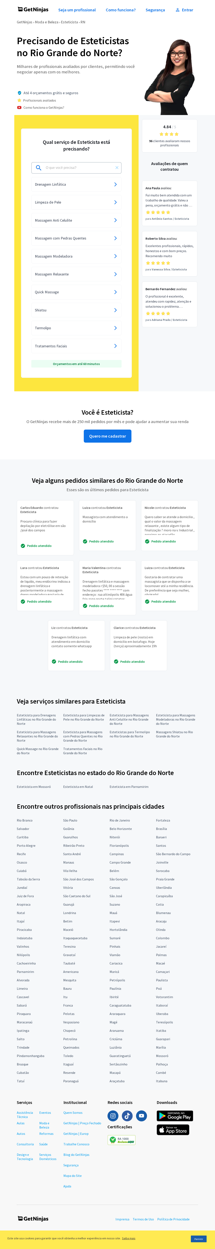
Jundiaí (22, 887)
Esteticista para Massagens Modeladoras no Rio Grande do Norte (175, 719)
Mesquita (69, 980)
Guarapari (163, 1039)
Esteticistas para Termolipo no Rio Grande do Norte (130, 734)
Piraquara (24, 1014)
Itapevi (115, 921)
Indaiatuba (24, 938)
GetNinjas (24, 22)
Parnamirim (25, 972)
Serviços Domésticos (47, 1156)
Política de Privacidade (173, 1219)
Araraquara (117, 1014)
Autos (21, 1133)
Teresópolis (164, 1022)
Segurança (155, 10)
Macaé (160, 963)
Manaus (68, 862)
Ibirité (114, 997)
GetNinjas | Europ (76, 1133)
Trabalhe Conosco (76, 1144)
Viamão (115, 955)
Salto (21, 1039)
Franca (68, 1005)
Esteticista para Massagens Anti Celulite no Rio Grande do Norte (129, 719)
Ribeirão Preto (73, 845)
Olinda (160, 929)
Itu (65, 997)
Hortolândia (118, 929)
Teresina (69, 946)
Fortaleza (163, 820)
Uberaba (162, 1014)
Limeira (22, 988)
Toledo (68, 1056)
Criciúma (116, 1039)
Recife (21, 854)
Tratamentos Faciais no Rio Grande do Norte (82, 751)
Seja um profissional (77, 10)
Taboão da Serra (28, 879)
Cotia (160, 904)
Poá (159, 988)
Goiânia (68, 829)
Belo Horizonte (121, 829)
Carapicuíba (164, 896)
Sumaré (115, 938)
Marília (161, 1047)
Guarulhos (70, 837)
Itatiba (161, 1030)
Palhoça (162, 1064)
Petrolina (70, 1039)
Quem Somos (73, 1112)
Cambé (161, 1072)
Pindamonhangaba (30, 1056)
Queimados (71, 1047)
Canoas (115, 887)
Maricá (114, 972)
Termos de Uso (143, 1219)
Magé (113, 1022)
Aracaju (161, 921)
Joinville (162, 862)
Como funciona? (121, 10)
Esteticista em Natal (78, 787)
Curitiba (22, 837)
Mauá (113, 913)
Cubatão (23, 1072)
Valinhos (23, 946)
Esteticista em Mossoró (34, 787)
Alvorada (23, 980)
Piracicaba (24, 929)
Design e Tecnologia (25, 1156)
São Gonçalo (119, 879)
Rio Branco (25, 820)
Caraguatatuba (120, 1005)
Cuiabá (21, 871)
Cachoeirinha (26, 963)
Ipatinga (23, 1030)
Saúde (43, 1144)
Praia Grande (165, 879)
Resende (69, 1072)
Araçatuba (117, 1081)
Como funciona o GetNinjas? (44, 107)
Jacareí (161, 946)
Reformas (46, 1133)
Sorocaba (162, 871)
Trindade (23, 1047)
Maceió (68, 929)
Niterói (115, 837)
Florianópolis (119, 845)
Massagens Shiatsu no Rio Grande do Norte (174, 734)
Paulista (162, 980)
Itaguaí (68, 1064)
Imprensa (122, 1219)
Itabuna (161, 1081)
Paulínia (115, 988)
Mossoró (162, 1056)
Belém (114, 871)
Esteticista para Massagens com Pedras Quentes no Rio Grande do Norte (83, 736)
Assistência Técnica (25, 1114)
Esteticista (69, 22)
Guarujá (68, 904)
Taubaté (69, 963)
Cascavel (23, 997)
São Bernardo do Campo (173, 854)
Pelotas (69, 1014)
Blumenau (163, 913)
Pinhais (115, 946)
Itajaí (20, 921)
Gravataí (69, 955)
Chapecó (69, 1030)
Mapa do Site (72, 1176)
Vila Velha (70, 871)
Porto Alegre (26, 845)
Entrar (187, 10)
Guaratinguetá (120, 1056)
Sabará (22, 1005)
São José (116, 896)
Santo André (72, 854)
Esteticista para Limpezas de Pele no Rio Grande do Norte (84, 717)
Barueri (161, 837)
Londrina (69, 913)
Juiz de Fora (25, 896)
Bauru (67, 988)
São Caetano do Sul (76, 896)
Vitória (68, 887)
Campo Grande (120, 862)
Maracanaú (24, 1022)
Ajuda (67, 1186)
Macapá (115, 1072)
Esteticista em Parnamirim (129, 787)
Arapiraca (23, 904)
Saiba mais (128, 1238)
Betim (67, 921)
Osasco (22, 862)
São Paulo (70, 820)
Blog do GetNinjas (76, 1154)
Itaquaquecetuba (75, 938)
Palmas (161, 955)
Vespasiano (71, 1022)
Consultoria (25, 1144)
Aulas (21, 1123)
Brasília (161, 829)
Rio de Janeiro (120, 820)
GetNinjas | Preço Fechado (82, 1123)
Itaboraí (162, 1005)
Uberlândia (164, 887)
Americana (71, 972)
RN (82, 22)
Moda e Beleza (46, 22)
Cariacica (116, 963)
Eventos (45, 1112)
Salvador (23, 829)
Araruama (117, 1030)
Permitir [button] (198, 1239)
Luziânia (116, 1047)
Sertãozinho (118, 1064)
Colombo (162, 938)
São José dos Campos (78, 879)
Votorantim (164, 997)
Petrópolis (117, 980)
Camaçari (163, 972)
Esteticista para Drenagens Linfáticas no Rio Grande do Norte (36, 719)
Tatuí (20, 1081)
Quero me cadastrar (107, 436)
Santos (161, 845)
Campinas (117, 854)
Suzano (115, 904)
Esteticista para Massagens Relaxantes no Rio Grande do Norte (37, 736)
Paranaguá (71, 1081)
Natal (21, 913)
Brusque (22, 1064)
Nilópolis (23, 955)
